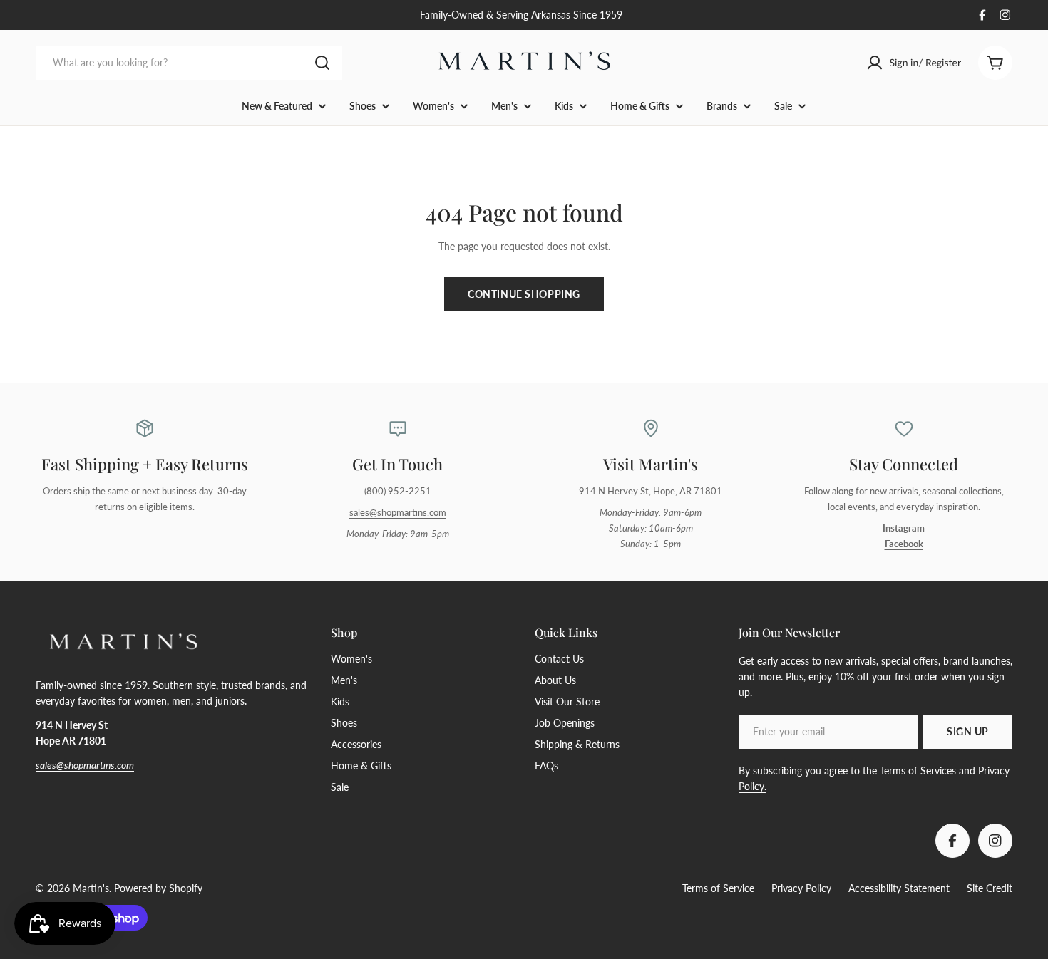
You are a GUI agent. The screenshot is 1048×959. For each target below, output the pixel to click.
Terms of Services (918, 770)
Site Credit (989, 888)
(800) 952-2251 (397, 491)
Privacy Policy (801, 888)
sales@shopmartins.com (397, 512)
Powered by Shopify (158, 888)
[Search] (322, 62)
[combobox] (189, 63)
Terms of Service (718, 888)
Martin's (91, 888)
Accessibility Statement (899, 888)
